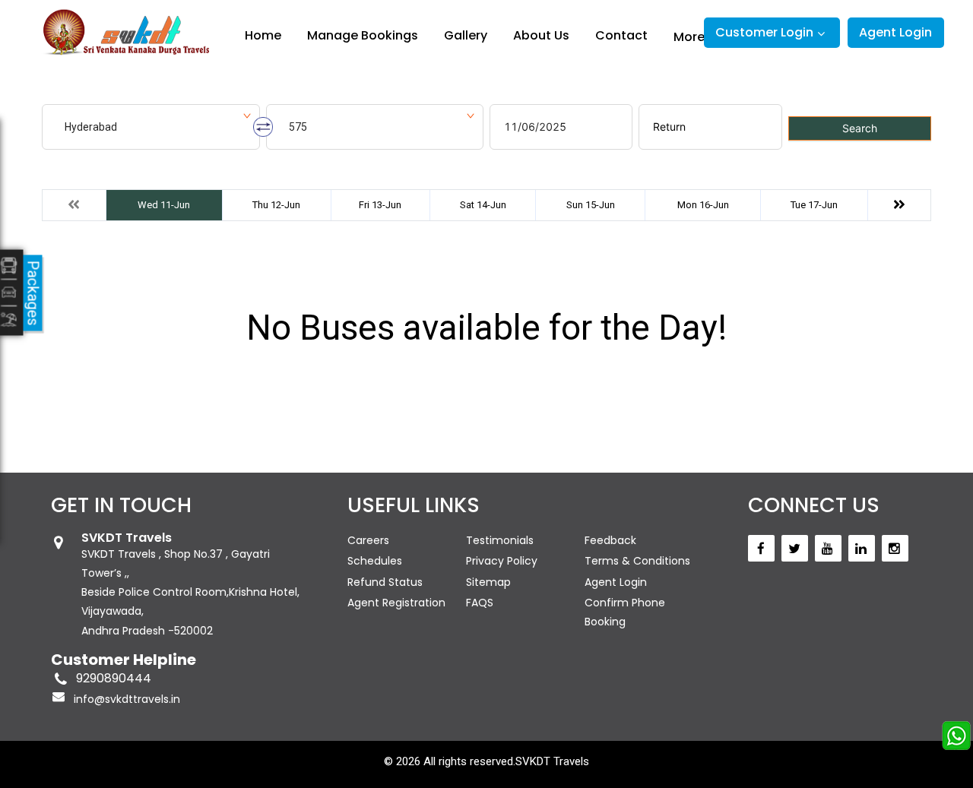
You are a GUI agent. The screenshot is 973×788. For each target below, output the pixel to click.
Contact (621, 35)
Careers (368, 540)
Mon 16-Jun (703, 204)
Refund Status (385, 582)
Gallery (465, 35)
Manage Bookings (362, 35)
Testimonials (500, 540)
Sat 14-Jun (483, 204)
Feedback (610, 540)
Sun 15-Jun (590, 204)
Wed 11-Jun (164, 204)
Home (263, 35)
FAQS (479, 602)
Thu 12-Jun (276, 204)
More (689, 36)
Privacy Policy (501, 560)
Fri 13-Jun (380, 204)
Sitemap (488, 582)
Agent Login (895, 32)
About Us (541, 35)
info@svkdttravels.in (127, 699)
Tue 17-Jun (814, 204)
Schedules (374, 560)
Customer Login (764, 32)
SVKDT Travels (552, 761)
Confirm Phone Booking (625, 612)
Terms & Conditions (637, 560)
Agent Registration (396, 602)
